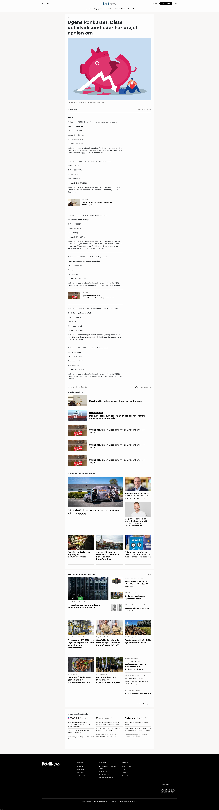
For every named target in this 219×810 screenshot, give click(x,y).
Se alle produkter (81, 776)
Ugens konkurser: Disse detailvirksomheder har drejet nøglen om (98, 297)
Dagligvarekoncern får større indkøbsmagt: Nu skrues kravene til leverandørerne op (80, 724)
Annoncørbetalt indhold (106, 777)
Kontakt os (125, 769)
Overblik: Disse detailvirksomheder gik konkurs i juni (97, 203)
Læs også (85, 199)
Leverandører (120, 9)
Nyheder (88, 9)
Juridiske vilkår (103, 771)
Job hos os (125, 772)
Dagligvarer (98, 9)
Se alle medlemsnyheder (144, 704)
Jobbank (131, 9)
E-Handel (108, 9)
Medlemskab (80, 769)
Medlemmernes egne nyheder (81, 574)
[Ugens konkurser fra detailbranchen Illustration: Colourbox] (109, 69)
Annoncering (80, 772)
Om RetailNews (126, 776)
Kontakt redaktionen (128, 766)
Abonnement (80, 766)
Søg (47, 3)
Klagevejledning (104, 774)
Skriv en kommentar (144, 387)
